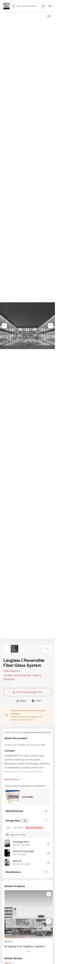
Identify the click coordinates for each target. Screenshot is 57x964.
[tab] (8, 827)
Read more (10, 779)
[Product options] (49, 894)
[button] (27, 951)
